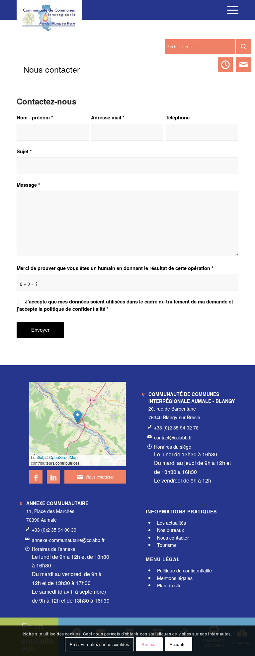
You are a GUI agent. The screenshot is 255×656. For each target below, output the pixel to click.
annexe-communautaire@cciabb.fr (68, 540)
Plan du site (169, 585)
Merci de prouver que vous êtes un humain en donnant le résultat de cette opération (115, 268)
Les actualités (171, 522)
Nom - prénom (35, 117)
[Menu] (229, 10)
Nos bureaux (170, 530)
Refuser (149, 644)
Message (28, 184)
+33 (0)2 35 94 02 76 (176, 427)
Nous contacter (51, 69)
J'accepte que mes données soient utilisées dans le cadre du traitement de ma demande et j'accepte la (125, 305)
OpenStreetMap (63, 457)
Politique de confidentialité (184, 570)
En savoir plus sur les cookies (99, 644)
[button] (77, 417)
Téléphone (178, 117)
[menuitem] (229, 10)
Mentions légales (175, 578)
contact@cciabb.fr (173, 437)
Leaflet (37, 457)
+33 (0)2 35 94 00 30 (54, 529)
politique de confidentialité (74, 308)
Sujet (24, 151)
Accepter (178, 644)
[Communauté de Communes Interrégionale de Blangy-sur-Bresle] (49, 10)
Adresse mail (108, 117)
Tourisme (167, 545)
